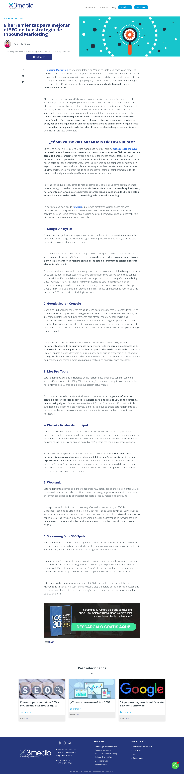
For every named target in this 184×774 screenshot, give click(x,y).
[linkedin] (23, 82)
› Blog (133, 754)
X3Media (77, 206)
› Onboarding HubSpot (103, 757)
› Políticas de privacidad (141, 746)
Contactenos (141, 7)
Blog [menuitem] (114, 7)
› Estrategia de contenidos (105, 746)
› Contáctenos (137, 758)
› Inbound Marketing (102, 750)
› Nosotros (136, 750)
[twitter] (23, 76)
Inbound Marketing (57, 69)
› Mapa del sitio (100, 764)
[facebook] (23, 70)
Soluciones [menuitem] (89, 7)
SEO (51, 641)
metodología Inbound (125, 148)
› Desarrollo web (101, 761)
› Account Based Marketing (105, 753)
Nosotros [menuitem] (104, 7)
